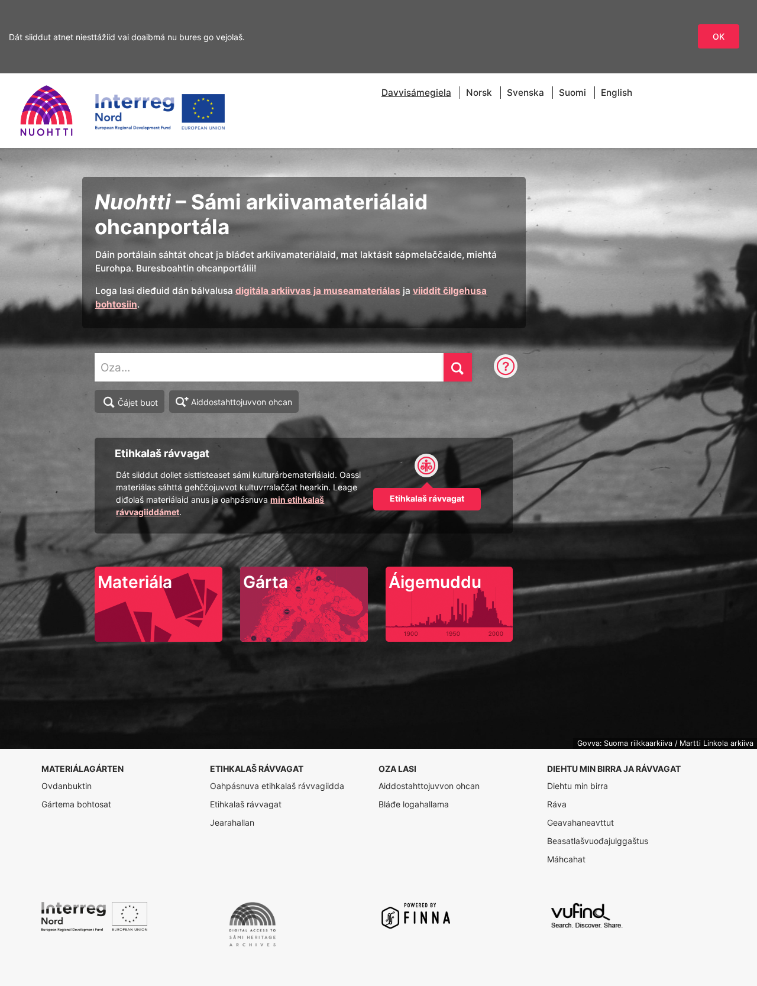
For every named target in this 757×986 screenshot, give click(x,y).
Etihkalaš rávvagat (246, 804)
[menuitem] (416, 92)
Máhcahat (566, 859)
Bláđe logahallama (413, 804)
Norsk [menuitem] (479, 92)
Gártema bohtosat (76, 804)
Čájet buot (138, 402)
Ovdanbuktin (66, 786)
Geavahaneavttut (580, 822)
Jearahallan (232, 822)
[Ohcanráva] (505, 367)
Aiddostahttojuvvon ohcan (241, 402)
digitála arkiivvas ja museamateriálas (317, 290)
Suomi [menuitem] (572, 92)
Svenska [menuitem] (525, 92)
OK (718, 36)
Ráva (557, 804)
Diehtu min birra (577, 786)
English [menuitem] (616, 92)
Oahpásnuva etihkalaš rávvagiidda (277, 786)
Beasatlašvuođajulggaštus (597, 841)
